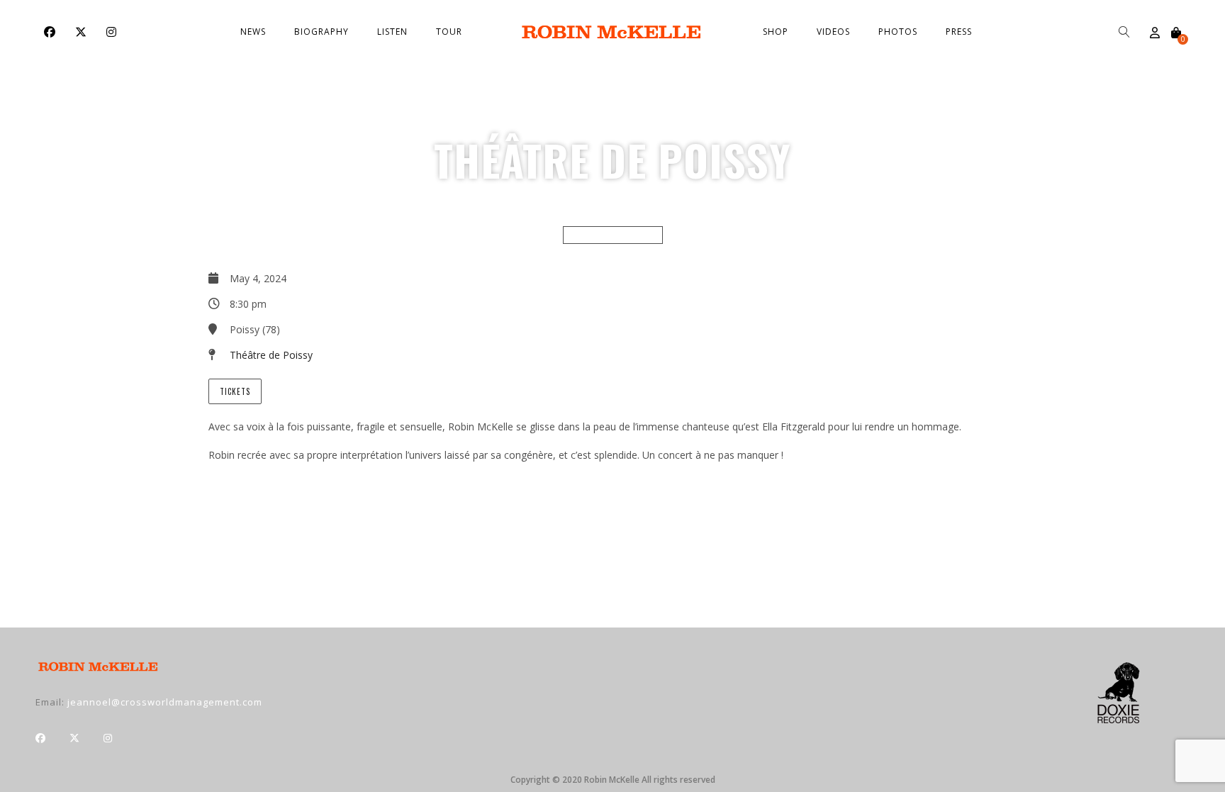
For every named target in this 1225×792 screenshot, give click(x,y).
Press (959, 32)
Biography (321, 32)
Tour (449, 32)
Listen (392, 32)
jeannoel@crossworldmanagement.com (164, 702)
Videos (833, 32)
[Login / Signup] (1155, 32)
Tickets (235, 391)
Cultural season (613, 235)
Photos (897, 32)
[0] (1176, 32)
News (253, 32)
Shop (775, 32)
